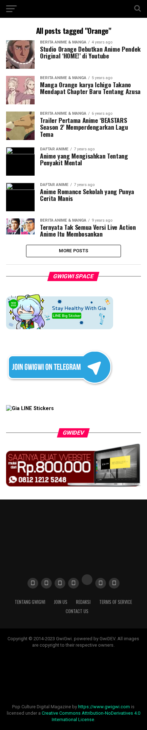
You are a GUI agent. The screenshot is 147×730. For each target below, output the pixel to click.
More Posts (73, 250)
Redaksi (83, 602)
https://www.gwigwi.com (104, 706)
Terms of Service (115, 602)
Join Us (60, 602)
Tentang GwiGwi (30, 602)
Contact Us (77, 611)
